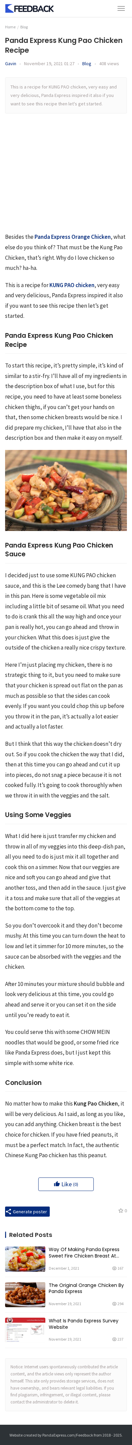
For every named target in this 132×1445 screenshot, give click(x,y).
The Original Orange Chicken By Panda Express (86, 1288)
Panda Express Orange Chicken (73, 236)
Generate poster (29, 1212)
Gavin (10, 63)
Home (10, 26)
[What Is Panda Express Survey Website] (25, 1330)
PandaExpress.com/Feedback (68, 1435)
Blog (86, 63)
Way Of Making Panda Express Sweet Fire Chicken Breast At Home (84, 1252)
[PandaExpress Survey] (29, 7)
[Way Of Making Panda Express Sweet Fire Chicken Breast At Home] (25, 1258)
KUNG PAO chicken (71, 285)
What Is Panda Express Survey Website (83, 1324)
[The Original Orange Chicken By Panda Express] (25, 1294)
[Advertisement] (66, 177)
